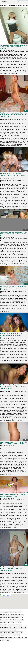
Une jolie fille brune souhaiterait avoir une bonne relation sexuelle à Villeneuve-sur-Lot (13, 233)
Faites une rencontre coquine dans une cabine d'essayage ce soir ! (12, 495)
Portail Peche (4, 2)
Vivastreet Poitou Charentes (14, 625)
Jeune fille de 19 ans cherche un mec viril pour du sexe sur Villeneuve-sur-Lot (13, 443)
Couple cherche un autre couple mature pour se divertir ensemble (13, 287)
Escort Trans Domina (5, 640)
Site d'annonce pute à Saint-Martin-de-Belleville (11, 632)
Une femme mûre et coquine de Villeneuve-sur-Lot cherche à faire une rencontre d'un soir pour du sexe (12, 175)
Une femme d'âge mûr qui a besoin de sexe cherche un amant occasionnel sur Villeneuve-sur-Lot (13, 386)
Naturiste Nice (3, 625)
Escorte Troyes (13, 627)
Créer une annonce (22, 1)
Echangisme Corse (22, 627)
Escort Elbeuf (18, 622)
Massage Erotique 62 (5, 635)
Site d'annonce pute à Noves (20, 637)
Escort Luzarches (4, 612)
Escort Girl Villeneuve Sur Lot (17, 619)
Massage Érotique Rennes (6, 637)
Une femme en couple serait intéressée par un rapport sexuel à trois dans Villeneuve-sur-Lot (13, 568)
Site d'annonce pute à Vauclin (7, 622)
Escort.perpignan (15, 635)
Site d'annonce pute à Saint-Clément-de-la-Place (11, 614)
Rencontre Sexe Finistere (15, 612)
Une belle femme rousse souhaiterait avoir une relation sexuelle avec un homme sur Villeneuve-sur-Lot (14, 114)
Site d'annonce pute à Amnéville (7, 630)
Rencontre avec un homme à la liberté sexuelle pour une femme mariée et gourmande (12, 335)
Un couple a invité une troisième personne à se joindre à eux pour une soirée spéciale (13, 46)
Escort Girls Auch (4, 627)
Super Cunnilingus (4, 619)
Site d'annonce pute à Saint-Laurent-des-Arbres (11, 617)
